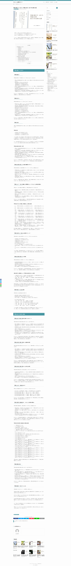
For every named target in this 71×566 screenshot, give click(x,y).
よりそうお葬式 (49, 14)
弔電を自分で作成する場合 (21, 56)
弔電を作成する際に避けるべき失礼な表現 (52, 86)
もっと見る (29, 63)
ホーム (31, 563)
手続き (48, 19)
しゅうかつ (17, 533)
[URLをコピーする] (42, 518)
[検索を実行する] (57, 8)
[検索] (57, 0)
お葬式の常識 (15, 514)
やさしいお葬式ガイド (17, 2)
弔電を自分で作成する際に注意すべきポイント (24, 57)
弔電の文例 (49, 76)
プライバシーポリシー (34, 563)
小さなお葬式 (48, 17)
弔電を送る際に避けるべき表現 (22, 54)
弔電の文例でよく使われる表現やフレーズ (23, 53)
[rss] (56, 0)
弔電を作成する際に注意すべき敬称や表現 (23, 58)
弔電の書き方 (49, 74)
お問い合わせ (39, 563)
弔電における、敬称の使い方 (51, 87)
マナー (18, 514)
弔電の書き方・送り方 (49, 73)
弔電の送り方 (49, 75)
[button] (15, 518)
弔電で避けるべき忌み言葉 (21, 55)
